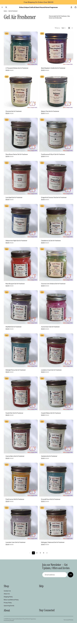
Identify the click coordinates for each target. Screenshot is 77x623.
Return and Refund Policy (11, 599)
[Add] (35, 62)
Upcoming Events (9, 605)
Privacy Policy (8, 602)
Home (5, 11)
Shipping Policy (8, 597)
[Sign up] (70, 574)
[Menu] (2, 7)
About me (7, 594)
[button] (64, 28)
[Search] (6, 7)
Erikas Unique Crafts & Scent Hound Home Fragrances (22, 619)
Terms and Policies (68, 619)
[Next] (47, 553)
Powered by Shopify (9, 620)
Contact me (7, 591)
